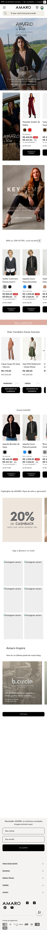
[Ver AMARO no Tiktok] (34, 903)
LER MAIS (23, 714)
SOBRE (6, 885)
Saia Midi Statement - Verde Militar (32, 365)
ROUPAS (6, 871)
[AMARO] (23, 7)
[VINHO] (30, 130)
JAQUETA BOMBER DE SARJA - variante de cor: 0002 (11, 482)
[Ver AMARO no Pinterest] (5, 907)
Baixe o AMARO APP (23, 323)
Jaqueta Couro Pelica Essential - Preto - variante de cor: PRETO (31, 316)
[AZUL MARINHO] (25, 287)
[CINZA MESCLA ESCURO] (5, 287)
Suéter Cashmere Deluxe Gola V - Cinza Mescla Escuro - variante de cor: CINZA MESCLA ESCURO (11, 316)
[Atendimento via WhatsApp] (39, 912)
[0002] (5, 452)
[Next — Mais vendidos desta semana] (43, 351)
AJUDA (5, 892)
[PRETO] (10, 287)
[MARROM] (25, 130)
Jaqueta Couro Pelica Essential (29, 280)
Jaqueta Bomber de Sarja (11, 446)
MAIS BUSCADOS (10, 864)
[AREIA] (45, 287)
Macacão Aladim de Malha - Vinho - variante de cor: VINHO (31, 160)
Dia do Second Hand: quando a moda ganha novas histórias (19, 694)
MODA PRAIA (8, 878)
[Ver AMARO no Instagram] (27, 903)
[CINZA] (45, 452)
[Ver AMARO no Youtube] (12, 907)
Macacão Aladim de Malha (31, 123)
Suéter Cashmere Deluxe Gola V (10, 280)
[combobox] (23, 13)
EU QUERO (23, 848)
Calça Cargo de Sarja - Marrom (10, 365)
